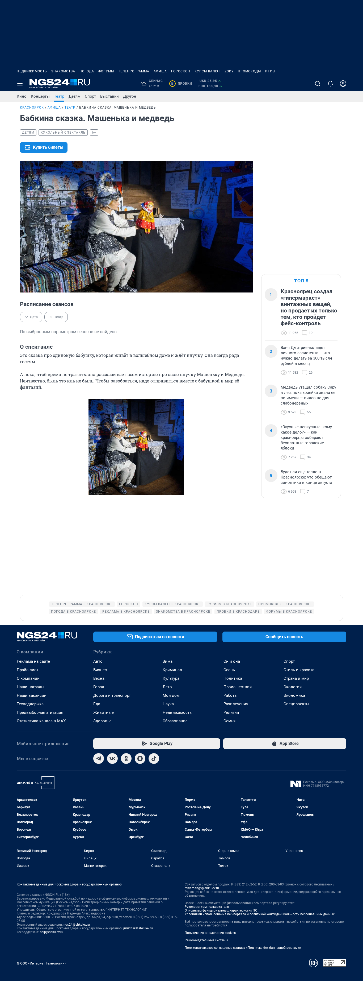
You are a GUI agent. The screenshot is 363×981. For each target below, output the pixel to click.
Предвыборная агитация (40, 712)
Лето (167, 687)
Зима (167, 661)
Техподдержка (30, 704)
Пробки (181, 83)
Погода (86, 71)
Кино (22, 96)
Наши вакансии (32, 695)
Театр (59, 96)
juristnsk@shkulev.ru (138, 928)
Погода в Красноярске (73, 611)
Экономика (294, 695)
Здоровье (102, 721)
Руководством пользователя (207, 907)
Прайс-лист (27, 669)
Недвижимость (32, 71)
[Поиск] (317, 83)
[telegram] (98, 758)
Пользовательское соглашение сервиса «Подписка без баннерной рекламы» (243, 948)
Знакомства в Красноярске (183, 611)
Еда (96, 704)
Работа (230, 695)
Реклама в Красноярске (126, 611)
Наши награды (30, 687)
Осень (229, 669)
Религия (231, 712)
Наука (168, 704)
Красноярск (32, 107)
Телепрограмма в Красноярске (82, 604)
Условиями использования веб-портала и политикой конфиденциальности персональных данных (260, 914)
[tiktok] (154, 758)
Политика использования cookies (210, 933)
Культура (171, 678)
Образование (175, 721)
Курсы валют (207, 71)
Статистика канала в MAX (41, 721)
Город (98, 687)
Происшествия (237, 687)
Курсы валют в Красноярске (173, 604)
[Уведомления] (330, 83)
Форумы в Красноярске (289, 611)
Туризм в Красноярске (229, 604)
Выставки (109, 96)
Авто (98, 661)
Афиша (160, 71)
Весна (98, 678)
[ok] (126, 758)
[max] (140, 758)
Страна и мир (296, 678)
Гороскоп (180, 71)
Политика (232, 678)
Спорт (90, 96)
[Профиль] (343, 83)
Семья (229, 721)
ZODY (229, 71)
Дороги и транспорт (112, 695)
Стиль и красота (299, 669)
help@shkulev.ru (51, 932)
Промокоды (249, 71)
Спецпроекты (296, 704)
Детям (75, 96)
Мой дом (171, 695)
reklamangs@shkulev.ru (202, 888)
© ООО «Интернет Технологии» (41, 963)
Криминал (172, 669)
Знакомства (63, 71)
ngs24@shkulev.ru (77, 924)
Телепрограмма (133, 71)
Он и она (231, 661)
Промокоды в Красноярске (285, 604)
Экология (293, 687)
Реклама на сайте (33, 661)
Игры (270, 71)
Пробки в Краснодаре (238, 611)
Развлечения (235, 704)
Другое (129, 96)
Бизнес (100, 669)
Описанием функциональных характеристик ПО (221, 910)
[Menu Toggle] (20, 83)
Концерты (40, 96)
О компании (28, 678)
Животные (103, 712)
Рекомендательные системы (206, 940)
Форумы (106, 71)
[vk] (112, 758)
